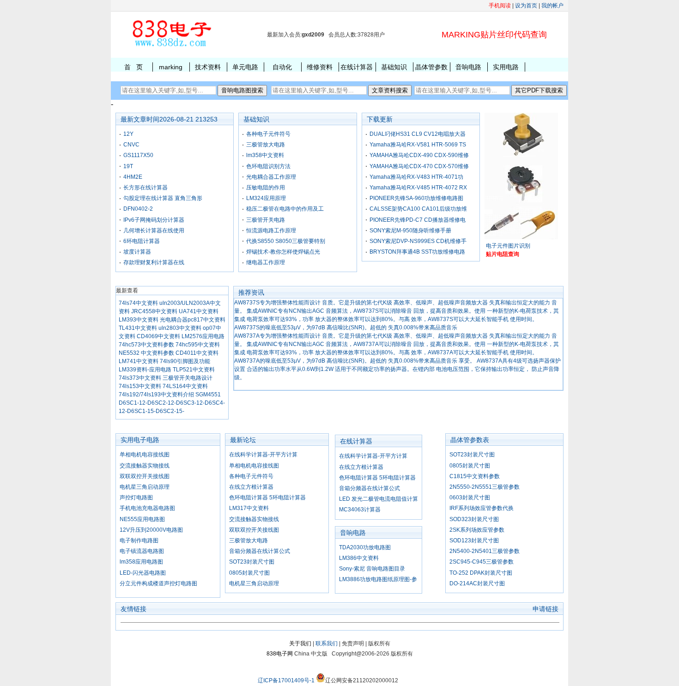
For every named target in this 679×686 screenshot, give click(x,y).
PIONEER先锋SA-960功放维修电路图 (416, 198)
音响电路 (468, 67)
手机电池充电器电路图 (147, 508)
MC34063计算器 (360, 509)
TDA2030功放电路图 (365, 547)
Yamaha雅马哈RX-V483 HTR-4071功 (416, 177)
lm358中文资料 (265, 155)
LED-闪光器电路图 (143, 573)
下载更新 (380, 119)
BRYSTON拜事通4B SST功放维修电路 (417, 252)
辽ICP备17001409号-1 (286, 680)
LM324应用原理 (266, 198)
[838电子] (171, 46)
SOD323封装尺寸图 (474, 519)
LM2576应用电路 (203, 336)
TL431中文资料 (138, 328)
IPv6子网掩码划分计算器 (153, 220)
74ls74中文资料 (138, 303)
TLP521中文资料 (194, 369)
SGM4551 (208, 394)
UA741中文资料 (198, 311)
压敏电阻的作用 (265, 187)
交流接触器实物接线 (145, 465)
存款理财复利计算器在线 (153, 262)
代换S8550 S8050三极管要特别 (285, 241)
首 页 (133, 67)
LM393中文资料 (138, 319)
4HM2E (132, 177)
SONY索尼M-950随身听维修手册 (410, 230)
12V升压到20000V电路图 (151, 530)
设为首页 (526, 5)
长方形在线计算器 (145, 187)
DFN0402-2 (138, 209)
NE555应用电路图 (142, 519)
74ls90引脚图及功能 (185, 361)
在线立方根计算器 (251, 487)
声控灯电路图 (136, 497)
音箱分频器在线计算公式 (259, 551)
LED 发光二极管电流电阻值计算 (378, 499)
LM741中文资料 (138, 361)
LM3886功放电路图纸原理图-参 (378, 579)
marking (170, 67)
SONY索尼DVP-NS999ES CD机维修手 (418, 241)
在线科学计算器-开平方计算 (263, 454)
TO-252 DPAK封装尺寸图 (480, 573)
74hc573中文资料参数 (146, 344)
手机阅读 (500, 5)
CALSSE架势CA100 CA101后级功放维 (418, 209)
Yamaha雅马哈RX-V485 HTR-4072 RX (418, 187)
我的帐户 (552, 5)
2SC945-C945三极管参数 (481, 562)
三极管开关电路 (265, 220)
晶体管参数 (431, 67)
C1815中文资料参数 (474, 476)
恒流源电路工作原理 (271, 230)
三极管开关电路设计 (187, 378)
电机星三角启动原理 (145, 487)
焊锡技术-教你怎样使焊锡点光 (283, 252)
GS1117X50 (138, 155)
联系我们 (326, 643)
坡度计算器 (137, 252)
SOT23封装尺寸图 (251, 562)
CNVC (131, 144)
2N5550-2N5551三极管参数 (484, 487)
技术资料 (208, 67)
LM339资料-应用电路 (145, 369)
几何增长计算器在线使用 (153, 230)
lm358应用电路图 (141, 562)
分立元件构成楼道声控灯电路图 (158, 583)
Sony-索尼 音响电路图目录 (372, 568)
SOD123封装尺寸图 (474, 540)
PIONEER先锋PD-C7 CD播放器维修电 (418, 220)
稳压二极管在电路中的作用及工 (285, 209)
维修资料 (320, 67)
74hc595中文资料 (198, 344)
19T (128, 166)
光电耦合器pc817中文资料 (192, 319)
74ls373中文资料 (140, 378)
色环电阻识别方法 (268, 166)
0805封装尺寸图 (249, 573)
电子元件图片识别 (508, 246)
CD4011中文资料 (197, 353)
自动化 (282, 67)
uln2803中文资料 (179, 328)
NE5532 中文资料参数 (146, 353)
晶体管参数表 (469, 439)
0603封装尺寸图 (469, 497)
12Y (128, 134)
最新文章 (133, 119)
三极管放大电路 (265, 144)
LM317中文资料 (249, 508)
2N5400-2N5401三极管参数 (484, 551)
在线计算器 (356, 67)
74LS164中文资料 (185, 386)
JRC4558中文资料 (154, 311)
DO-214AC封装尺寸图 (477, 583)
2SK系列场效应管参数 (476, 530)
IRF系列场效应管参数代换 (481, 508)
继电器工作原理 (265, 262)
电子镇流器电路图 (142, 551)
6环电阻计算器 (141, 241)
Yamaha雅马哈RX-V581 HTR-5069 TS (418, 144)
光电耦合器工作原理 (271, 177)
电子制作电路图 (139, 540)
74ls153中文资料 (140, 386)
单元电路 (245, 67)
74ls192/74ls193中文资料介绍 (156, 394)
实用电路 (506, 67)
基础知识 (394, 67)
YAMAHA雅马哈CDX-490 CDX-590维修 (419, 155)
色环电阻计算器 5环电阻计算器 (267, 497)
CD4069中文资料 (158, 336)
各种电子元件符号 (268, 134)
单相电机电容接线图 (145, 454)
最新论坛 (243, 439)
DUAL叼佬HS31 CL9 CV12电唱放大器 (418, 134)
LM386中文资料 (359, 558)
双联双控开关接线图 (145, 476)
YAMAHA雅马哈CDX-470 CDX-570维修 (419, 166)
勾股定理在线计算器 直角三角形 (162, 198)
